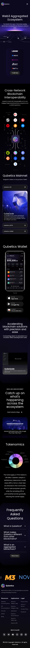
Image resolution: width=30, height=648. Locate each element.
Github (3, 613)
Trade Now (15, 73)
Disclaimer (23, 612)
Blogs (2, 616)
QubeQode (14, 611)
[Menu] (27, 4)
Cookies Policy (24, 609)
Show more (15, 556)
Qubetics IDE (14, 623)
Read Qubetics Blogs (13, 412)
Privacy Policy (24, 601)
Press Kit (3, 611)
